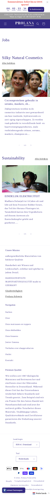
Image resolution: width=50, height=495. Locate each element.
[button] (5, 24)
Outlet (8, 354)
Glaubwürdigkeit (14, 291)
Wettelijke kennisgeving (34, 489)
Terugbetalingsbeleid (22, 481)
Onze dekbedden (13, 330)
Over (7, 318)
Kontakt (9, 360)
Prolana (24, 478)
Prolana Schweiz (13, 296)
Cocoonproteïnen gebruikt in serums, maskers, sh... (21, 102)
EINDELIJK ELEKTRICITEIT (22, 196)
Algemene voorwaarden (19, 485)
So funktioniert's (36, 9)
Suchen (8, 312)
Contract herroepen (14, 490)
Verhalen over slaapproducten (19, 348)
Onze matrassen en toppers (18, 324)
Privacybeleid (39, 481)
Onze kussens (11, 336)
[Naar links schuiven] (19, 145)
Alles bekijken (8, 63)
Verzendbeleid (36, 485)
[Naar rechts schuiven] (31, 145)
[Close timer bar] (47, 2)
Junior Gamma (12, 342)
